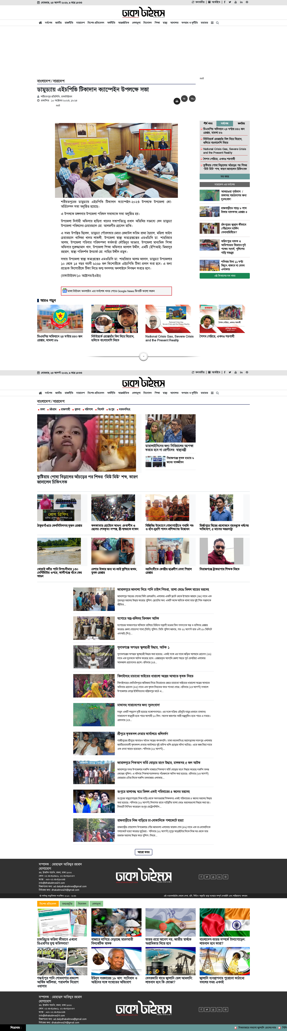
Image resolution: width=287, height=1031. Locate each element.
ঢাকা (42, 409)
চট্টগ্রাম (52, 409)
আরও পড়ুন (48, 300)
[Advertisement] (143, 52)
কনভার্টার (199, 2)
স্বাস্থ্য (165, 22)
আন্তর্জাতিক (123, 22)
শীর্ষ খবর (208, 123)
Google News (126, 291)
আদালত (174, 22)
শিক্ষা (157, 22)
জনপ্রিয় (241, 123)
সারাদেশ (80, 22)
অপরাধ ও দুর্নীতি (190, 22)
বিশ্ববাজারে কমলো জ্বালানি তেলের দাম (234, 1027)
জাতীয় (58, 22)
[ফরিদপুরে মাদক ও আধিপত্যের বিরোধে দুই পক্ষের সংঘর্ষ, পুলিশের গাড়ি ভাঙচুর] (210, 245)
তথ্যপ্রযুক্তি (67, 903)
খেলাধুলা (136, 22)
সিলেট (100, 409)
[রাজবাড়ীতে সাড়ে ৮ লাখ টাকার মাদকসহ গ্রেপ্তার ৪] (210, 212)
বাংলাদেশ (43, 81)
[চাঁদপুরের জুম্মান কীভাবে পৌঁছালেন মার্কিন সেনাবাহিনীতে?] (210, 228)
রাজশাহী (65, 409)
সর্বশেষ (48, 22)
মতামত (204, 22)
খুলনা (77, 409)
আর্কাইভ (216, 2)
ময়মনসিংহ (124, 409)
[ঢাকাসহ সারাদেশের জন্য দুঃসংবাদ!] (210, 195)
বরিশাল (89, 409)
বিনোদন (148, 22)
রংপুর (111, 409)
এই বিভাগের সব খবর (224, 275)
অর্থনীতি (111, 22)
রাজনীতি (69, 22)
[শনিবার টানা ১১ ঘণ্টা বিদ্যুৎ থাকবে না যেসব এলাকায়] (210, 265)
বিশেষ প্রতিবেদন (96, 22)
